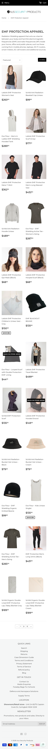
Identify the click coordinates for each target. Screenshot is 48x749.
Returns (24, 654)
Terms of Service (24, 667)
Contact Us (24, 682)
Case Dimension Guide (24, 657)
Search (24, 648)
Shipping (24, 651)
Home (4, 18)
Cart (44, 3)
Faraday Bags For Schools (24, 687)
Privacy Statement (24, 664)
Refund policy (24, 670)
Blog (24, 673)
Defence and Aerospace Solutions (24, 691)
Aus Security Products (25, 740)
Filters (42, 60)
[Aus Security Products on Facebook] (21, 734)
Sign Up (42, 724)
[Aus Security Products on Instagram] (25, 734)
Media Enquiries (24, 684)
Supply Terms (24, 696)
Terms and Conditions (24, 660)
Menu (6, 3)
